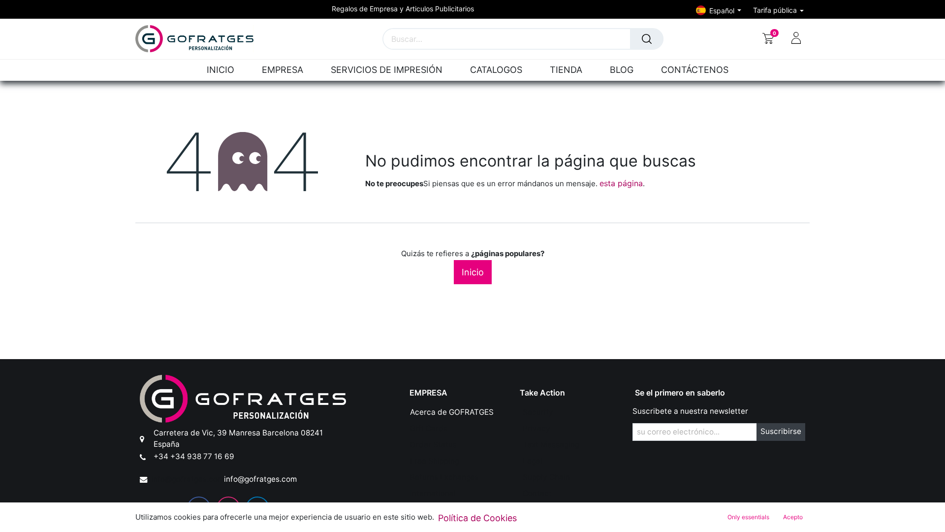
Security (538, 412)
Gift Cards (428, 428)
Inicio (473, 272)
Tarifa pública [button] (776, 10)
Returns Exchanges (444, 477)
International (433, 493)
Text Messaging (551, 444)
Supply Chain (546, 477)
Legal (532, 461)
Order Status (433, 444)
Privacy (536, 428)
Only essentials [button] (748, 517)
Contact (537, 493)
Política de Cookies (477, 518)
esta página (621, 183)
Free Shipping (434, 461)
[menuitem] (225, 70)
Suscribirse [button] (780, 431)
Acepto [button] (793, 517)
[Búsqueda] (646, 39)
